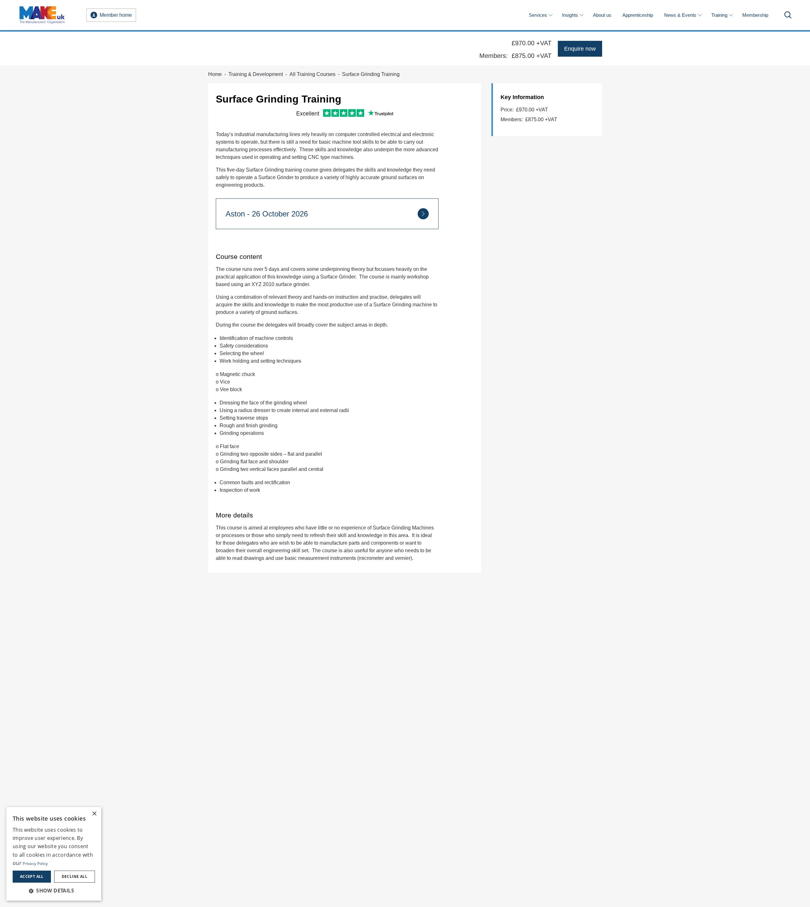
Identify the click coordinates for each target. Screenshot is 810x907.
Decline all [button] (74, 876)
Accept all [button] (32, 876)
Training (719, 15)
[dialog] (53, 854)
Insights (570, 15)
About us (602, 15)
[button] (54, 890)
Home (215, 74)
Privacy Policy (35, 863)
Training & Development (255, 74)
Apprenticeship (637, 15)
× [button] (94, 813)
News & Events (680, 15)
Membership (755, 15)
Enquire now (580, 49)
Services (538, 15)
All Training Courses (312, 74)
